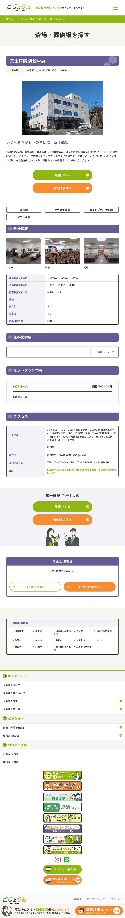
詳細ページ (103, 352)
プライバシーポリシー (95, 898)
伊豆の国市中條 (104, 631)
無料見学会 (61, 209)
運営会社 (77, 898)
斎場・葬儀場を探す (38, 19)
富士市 (100, 640)
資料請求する (62, 188)
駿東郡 (38, 631)
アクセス (22, 217)
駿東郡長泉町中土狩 (62, 632)
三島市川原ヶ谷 (83, 646)
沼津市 (79, 631)
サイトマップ (115, 898)
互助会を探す (10, 701)
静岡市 (18, 640)
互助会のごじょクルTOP (16, 19)
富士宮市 (80, 640)
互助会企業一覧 (11, 709)
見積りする (62, 175)
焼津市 (38, 640)
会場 (22, 209)
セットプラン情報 (100, 209)
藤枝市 (59, 640)
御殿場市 (19, 631)
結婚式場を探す (11, 735)
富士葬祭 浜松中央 (61, 571)
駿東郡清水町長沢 (62, 648)
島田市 (18, 646)
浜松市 (38, 646)
